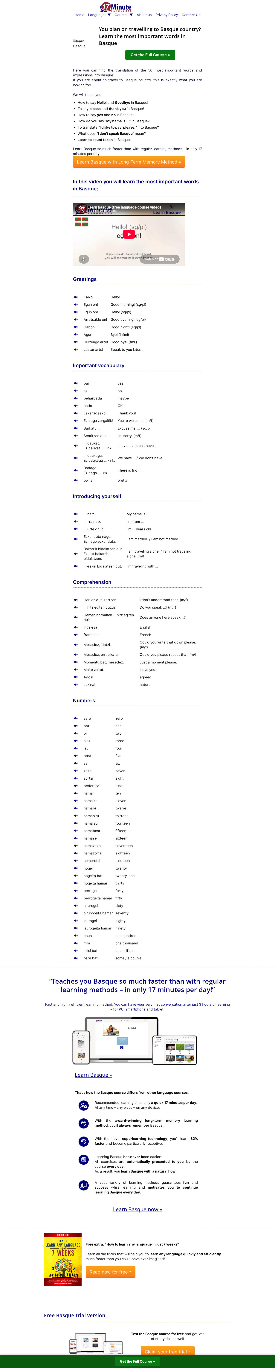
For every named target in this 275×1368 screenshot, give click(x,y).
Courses (122, 15)
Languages (97, 15)
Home (79, 15)
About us (144, 15)
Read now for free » (111, 1272)
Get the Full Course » (150, 54)
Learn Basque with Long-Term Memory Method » (129, 162)
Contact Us (191, 15)
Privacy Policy (166, 15)
